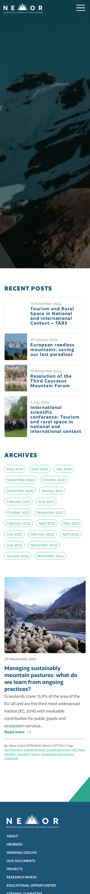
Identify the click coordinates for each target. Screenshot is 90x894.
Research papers (22, 877)
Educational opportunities (31, 885)
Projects (15, 869)
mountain (23, 754)
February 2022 (19, 523)
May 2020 (15, 469)
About (12, 836)
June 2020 (39, 469)
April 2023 (70, 534)
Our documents (21, 861)
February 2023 (42, 534)
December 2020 (20, 490)
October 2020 (53, 479)
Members (14, 844)
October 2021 (18, 512)
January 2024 (18, 556)
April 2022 (47, 523)
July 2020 (64, 469)
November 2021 (50, 512)
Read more (14, 731)
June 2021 (46, 501)
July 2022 (14, 534)
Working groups (22, 853)
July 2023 (14, 545)
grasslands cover (34, 749)
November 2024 (50, 556)
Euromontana (13, 749)
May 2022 (71, 523)
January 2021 (52, 490)
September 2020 (20, 479)
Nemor (35, 754)
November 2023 (43, 545)
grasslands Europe (58, 749)
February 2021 (18, 501)
